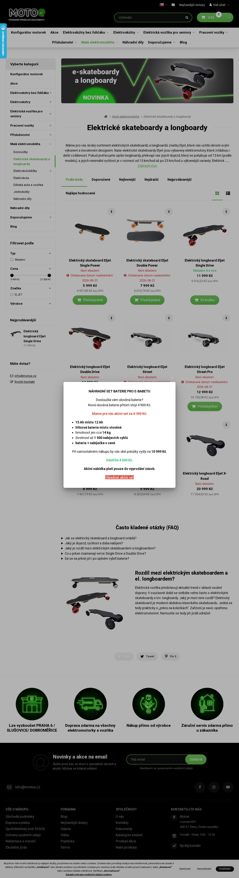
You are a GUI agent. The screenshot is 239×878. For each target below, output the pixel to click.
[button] (172, 378)
